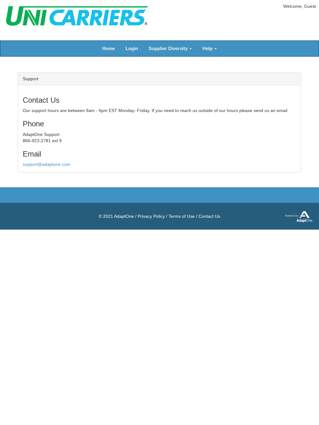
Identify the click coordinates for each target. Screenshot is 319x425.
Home (108, 48)
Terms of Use (182, 216)
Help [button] (208, 48)
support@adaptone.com (46, 164)
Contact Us (209, 216)
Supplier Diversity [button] (169, 48)
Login (132, 48)
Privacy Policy (151, 216)
